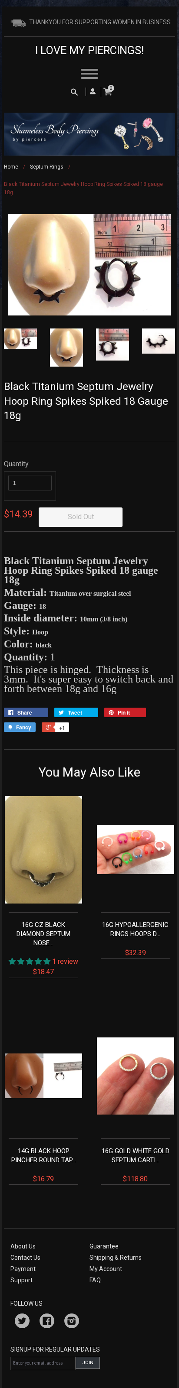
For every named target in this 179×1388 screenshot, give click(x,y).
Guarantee (104, 1246)
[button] (30, 961)
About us (23, 1246)
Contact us (25, 1257)
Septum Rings (46, 167)
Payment (23, 1268)
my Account (106, 1268)
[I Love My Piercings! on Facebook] (47, 1322)
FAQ (95, 1280)
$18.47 (47, 948)
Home (11, 167)
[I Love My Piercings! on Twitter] (22, 1322)
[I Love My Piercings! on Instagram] (71, 1322)
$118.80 (135, 1165)
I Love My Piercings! (89, 50)
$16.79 (43, 1165)
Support (21, 1280)
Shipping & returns (116, 1257)
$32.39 (135, 939)
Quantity (16, 464)
